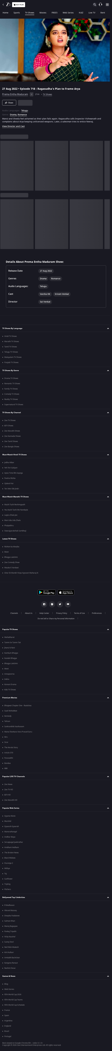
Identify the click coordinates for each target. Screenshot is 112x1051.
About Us (27, 613)
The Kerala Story (11, 747)
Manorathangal (10, 831)
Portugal (7, 1036)
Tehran (7, 721)
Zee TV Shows (10, 420)
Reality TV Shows (11, 399)
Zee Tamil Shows (11, 441)
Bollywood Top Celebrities (13, 897)
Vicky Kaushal (9, 936)
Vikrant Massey (10, 910)
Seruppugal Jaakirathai (13, 842)
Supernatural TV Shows (13, 404)
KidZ (81, 13)
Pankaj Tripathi (10, 931)
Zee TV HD (8, 789)
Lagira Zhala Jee (10, 515)
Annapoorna (9, 674)
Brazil (6, 1031)
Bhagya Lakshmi (11, 557)
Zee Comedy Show (11, 562)
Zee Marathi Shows (12, 431)
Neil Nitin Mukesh (11, 947)
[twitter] (59, 604)
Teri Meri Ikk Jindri (11, 488)
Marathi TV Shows (11, 341)
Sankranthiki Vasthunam (14, 726)
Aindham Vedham (11, 847)
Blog (6, 984)
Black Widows (9, 858)
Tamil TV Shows (10, 346)
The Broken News (11, 852)
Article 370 (8, 752)
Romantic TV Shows (12, 383)
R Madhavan (9, 905)
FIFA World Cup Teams (13, 999)
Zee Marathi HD (10, 800)
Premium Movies (9, 698)
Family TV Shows (11, 389)
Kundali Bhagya (10, 658)
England (7, 1026)
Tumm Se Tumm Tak (12, 642)
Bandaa (7, 763)
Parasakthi (8, 758)
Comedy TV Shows (11, 394)
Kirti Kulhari (9, 952)
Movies (43, 13)
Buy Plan (20, 5)
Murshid (7, 821)
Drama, (13, 113)
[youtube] (67, 604)
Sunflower (8, 879)
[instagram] (51, 604)
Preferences (96, 613)
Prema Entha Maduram (15, 93)
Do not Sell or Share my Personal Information (55, 618)
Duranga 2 (8, 863)
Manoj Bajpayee (11, 926)
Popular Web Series (10, 808)
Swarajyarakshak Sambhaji (15, 531)
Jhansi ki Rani (9, 647)
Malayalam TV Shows (13, 357)
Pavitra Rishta (9, 478)
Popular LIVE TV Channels (13, 776)
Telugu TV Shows (11, 352)
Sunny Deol (9, 942)
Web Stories (9, 989)
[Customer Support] (100, 4)
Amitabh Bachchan (12, 957)
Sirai (6, 742)
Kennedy (7, 716)
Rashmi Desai (9, 968)
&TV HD (7, 795)
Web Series (68, 13)
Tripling (7, 884)
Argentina (8, 1020)
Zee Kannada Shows (12, 436)
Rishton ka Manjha (11, 546)
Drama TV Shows (11, 378)
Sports (17, 13)
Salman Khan (9, 921)
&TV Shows (8, 425)
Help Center (43, 613)
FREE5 (54, 13)
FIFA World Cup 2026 (12, 994)
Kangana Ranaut (11, 963)
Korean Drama (10, 684)
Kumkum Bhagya (11, 653)
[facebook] (43, 604)
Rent (102, 13)
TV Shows (29, 13)
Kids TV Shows (10, 689)
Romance (22, 113)
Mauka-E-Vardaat (11, 567)
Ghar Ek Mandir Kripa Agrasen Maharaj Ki (21, 573)
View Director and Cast (13, 125)
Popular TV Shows (10, 629)
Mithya (7, 868)
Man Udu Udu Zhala (12, 520)
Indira (6, 679)
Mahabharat (9, 637)
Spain (6, 1015)
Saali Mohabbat (10, 711)
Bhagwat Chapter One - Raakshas (18, 705)
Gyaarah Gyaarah (11, 826)
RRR (5, 768)
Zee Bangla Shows (11, 446)
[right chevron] (3, 164)
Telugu (24, 109)
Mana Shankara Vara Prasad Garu (18, 731)
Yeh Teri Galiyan (10, 467)
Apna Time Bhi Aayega (13, 473)
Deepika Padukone (12, 915)
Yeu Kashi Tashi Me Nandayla (16, 510)
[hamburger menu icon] (107, 4)
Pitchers (7, 889)
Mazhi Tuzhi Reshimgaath (14, 504)
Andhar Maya (9, 837)
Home (5, 13)
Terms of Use (78, 613)
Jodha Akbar (9, 462)
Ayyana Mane (9, 816)
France (7, 1010)
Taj (5, 873)
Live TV (92, 13)
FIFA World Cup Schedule (14, 1005)
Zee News (8, 784)
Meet (6, 552)
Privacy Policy (60, 613)
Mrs (6, 737)
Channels (13, 613)
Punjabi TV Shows (11, 362)
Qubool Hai (8, 483)
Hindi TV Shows (10, 336)
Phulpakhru (9, 525)
